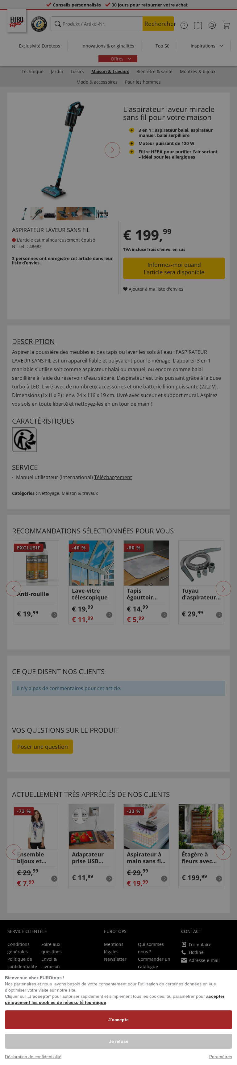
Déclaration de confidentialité (33, 1056)
